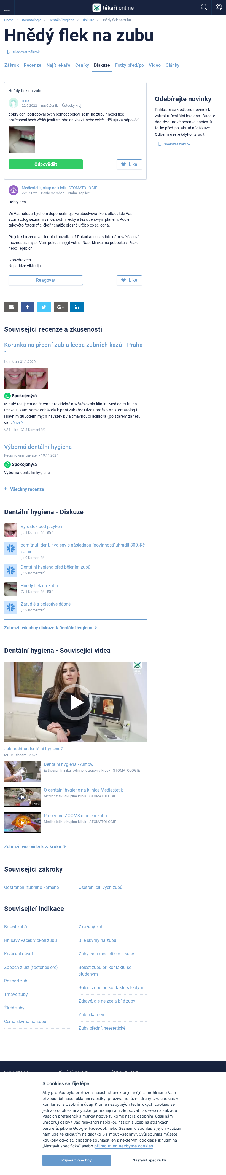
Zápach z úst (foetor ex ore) (31, 967)
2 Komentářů (35, 573)
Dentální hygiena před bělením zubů (55, 567)
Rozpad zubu (17, 981)
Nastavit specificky (149, 1160)
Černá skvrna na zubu (25, 1021)
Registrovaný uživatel (21, 455)
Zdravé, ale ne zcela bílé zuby (107, 1001)
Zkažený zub (91, 926)
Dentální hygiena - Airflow (68, 764)
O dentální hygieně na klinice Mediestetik (83, 790)
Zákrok (11, 65)
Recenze (33, 65)
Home (9, 20)
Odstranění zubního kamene (31, 887)
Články (172, 65)
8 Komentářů (35, 430)
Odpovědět (45, 164)
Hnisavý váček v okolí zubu (30, 940)
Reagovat (46, 280)
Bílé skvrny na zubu (97, 940)
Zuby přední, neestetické (102, 1028)
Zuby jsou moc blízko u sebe (106, 953)
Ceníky (82, 65)
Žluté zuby (14, 1008)
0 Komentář (34, 558)
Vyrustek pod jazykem (42, 526)
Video (155, 65)
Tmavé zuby (16, 994)
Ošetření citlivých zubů (100, 887)
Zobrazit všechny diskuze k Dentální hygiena (49, 627)
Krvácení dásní (18, 953)
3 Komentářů (35, 610)
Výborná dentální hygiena (38, 447)
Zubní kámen (91, 1014)
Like (133, 164)
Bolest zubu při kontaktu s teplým (111, 987)
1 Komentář (34, 533)
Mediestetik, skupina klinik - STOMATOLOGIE (59, 188)
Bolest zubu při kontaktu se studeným (105, 971)
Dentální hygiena (61, 20)
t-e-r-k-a (10, 361)
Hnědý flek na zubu (39, 585)
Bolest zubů (15, 926)
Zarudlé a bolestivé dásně (46, 604)
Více (17, 422)
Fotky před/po (129, 65)
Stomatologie (31, 20)
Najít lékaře (58, 65)
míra (25, 100)
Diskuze (88, 20)
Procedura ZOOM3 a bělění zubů (75, 815)
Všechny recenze (27, 489)
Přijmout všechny (76, 1160)
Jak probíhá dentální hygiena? (33, 749)
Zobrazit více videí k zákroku (33, 846)
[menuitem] (12, 67)
